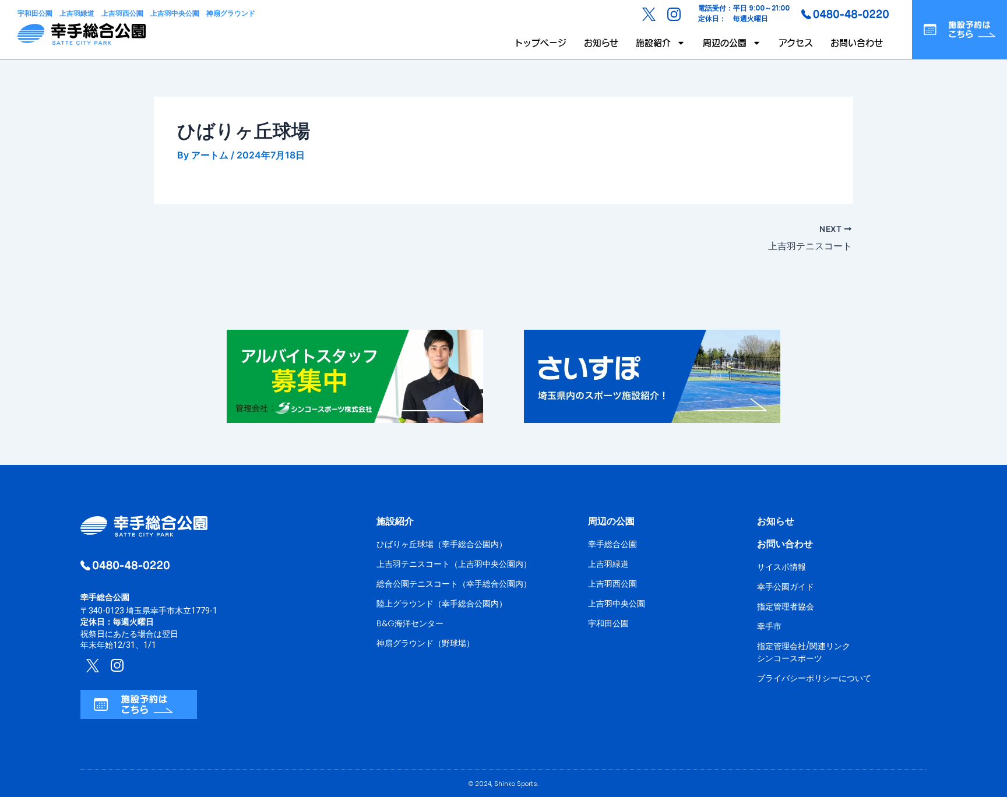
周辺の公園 (725, 42)
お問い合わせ (856, 42)
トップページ (540, 42)
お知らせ (601, 42)
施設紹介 (653, 42)
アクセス (796, 42)
